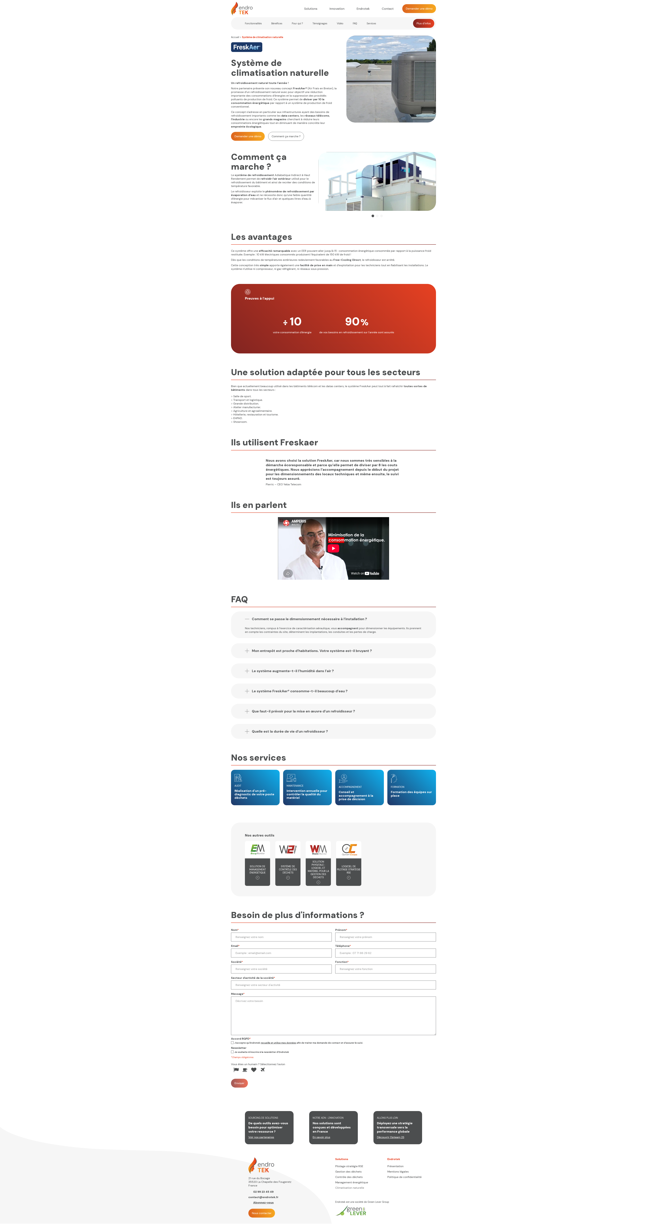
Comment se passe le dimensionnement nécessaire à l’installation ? (309, 619)
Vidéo (340, 23)
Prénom (341, 930)
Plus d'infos (424, 23)
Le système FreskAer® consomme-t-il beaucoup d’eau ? (300, 691)
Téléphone (343, 946)
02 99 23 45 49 (263, 1192)
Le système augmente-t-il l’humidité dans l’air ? (293, 671)
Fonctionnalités (253, 23)
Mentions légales (398, 1171)
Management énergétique (351, 1182)
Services (371, 23)
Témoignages (319, 23)
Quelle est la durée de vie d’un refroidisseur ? (290, 731)
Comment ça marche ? (286, 136)
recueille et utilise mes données (278, 1042)
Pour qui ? (297, 23)
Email (235, 946)
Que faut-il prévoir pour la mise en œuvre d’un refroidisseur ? (303, 711)
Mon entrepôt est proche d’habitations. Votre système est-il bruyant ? (312, 650)
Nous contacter (261, 1213)
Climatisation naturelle (349, 1188)
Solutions (310, 9)
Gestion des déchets (348, 1171)
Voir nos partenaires (261, 1137)
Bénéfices (276, 23)
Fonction (342, 962)
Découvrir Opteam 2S (390, 1137)
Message (238, 994)
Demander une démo (247, 136)
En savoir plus (321, 1137)
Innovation (337, 9)
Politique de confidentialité (404, 1177)
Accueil (235, 37)
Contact (388, 9)
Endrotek (363, 9)
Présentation (395, 1166)
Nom (235, 930)
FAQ (355, 23)
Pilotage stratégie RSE (349, 1166)
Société (237, 962)
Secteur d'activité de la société (253, 978)
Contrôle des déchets (349, 1177)
